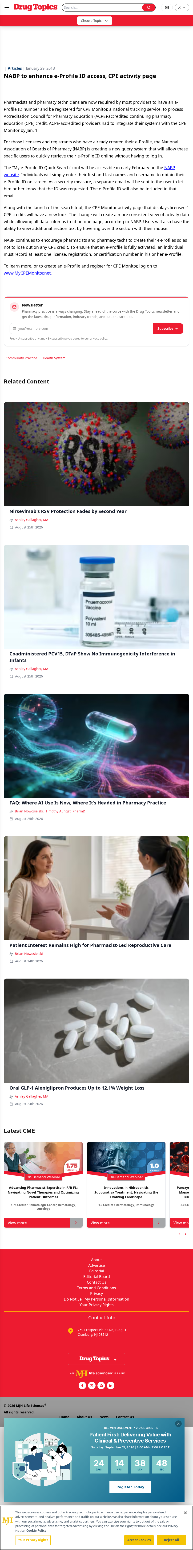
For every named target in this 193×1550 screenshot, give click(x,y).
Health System (54, 358)
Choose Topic (91, 20)
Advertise (96, 1265)
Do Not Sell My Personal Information (96, 1299)
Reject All (171, 1540)
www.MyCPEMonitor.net (27, 273)
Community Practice (21, 358)
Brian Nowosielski (29, 953)
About (96, 1259)
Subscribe (165, 328)
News (104, 1417)
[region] (96, 1527)
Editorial (96, 1271)
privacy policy (98, 339)
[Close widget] (178, 1423)
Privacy (96, 1293)
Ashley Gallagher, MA (31, 519)
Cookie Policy (36, 1530)
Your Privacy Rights (97, 1304)
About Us (84, 1417)
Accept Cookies (139, 1540)
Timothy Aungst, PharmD (65, 811)
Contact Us (96, 1282)
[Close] (185, 1513)
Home (64, 1417)
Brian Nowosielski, (29, 811)
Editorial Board (96, 1276)
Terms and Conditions (96, 1287)
